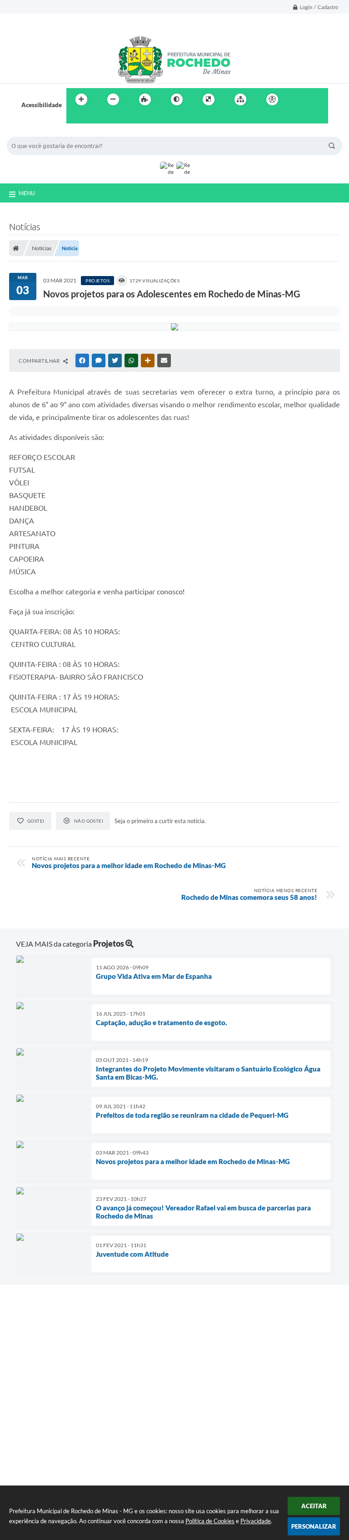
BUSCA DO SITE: (33, 132)
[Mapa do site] (240, 99)
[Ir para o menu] (318, 99)
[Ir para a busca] (75, 118)
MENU (27, 193)
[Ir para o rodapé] (95, 118)
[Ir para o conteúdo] (298, 99)
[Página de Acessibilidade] (272, 99)
